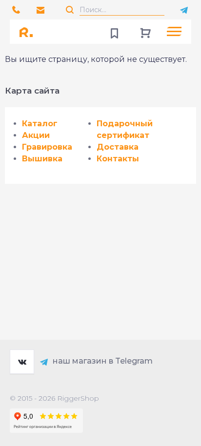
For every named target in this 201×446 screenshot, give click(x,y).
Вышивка (42, 158)
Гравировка (47, 147)
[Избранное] (114, 31)
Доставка (118, 147)
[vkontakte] (22, 361)
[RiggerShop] (29, 31)
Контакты (118, 158)
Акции (36, 135)
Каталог (40, 123)
